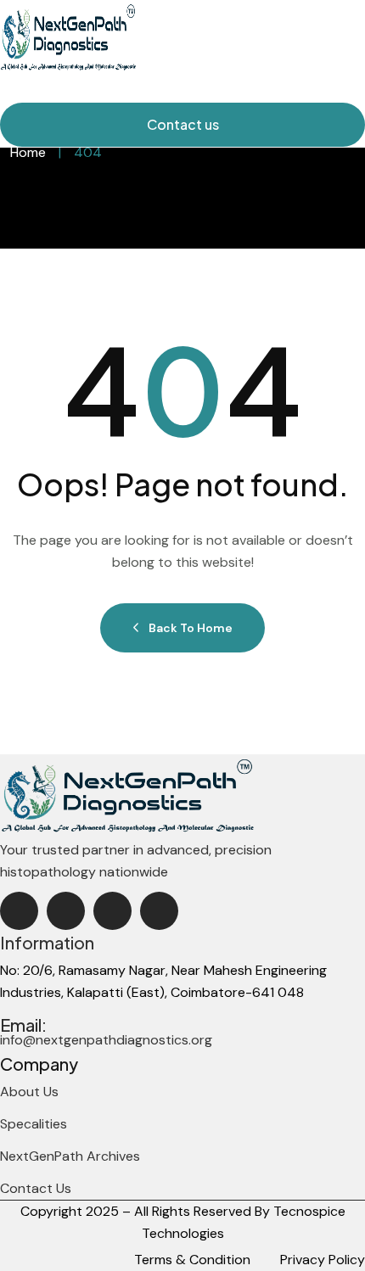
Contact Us (35, 1188)
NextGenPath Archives (70, 1156)
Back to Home (191, 628)
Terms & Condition (192, 1259)
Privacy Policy (322, 1259)
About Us (29, 1091)
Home (28, 152)
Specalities (33, 1124)
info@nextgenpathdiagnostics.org (106, 1040)
